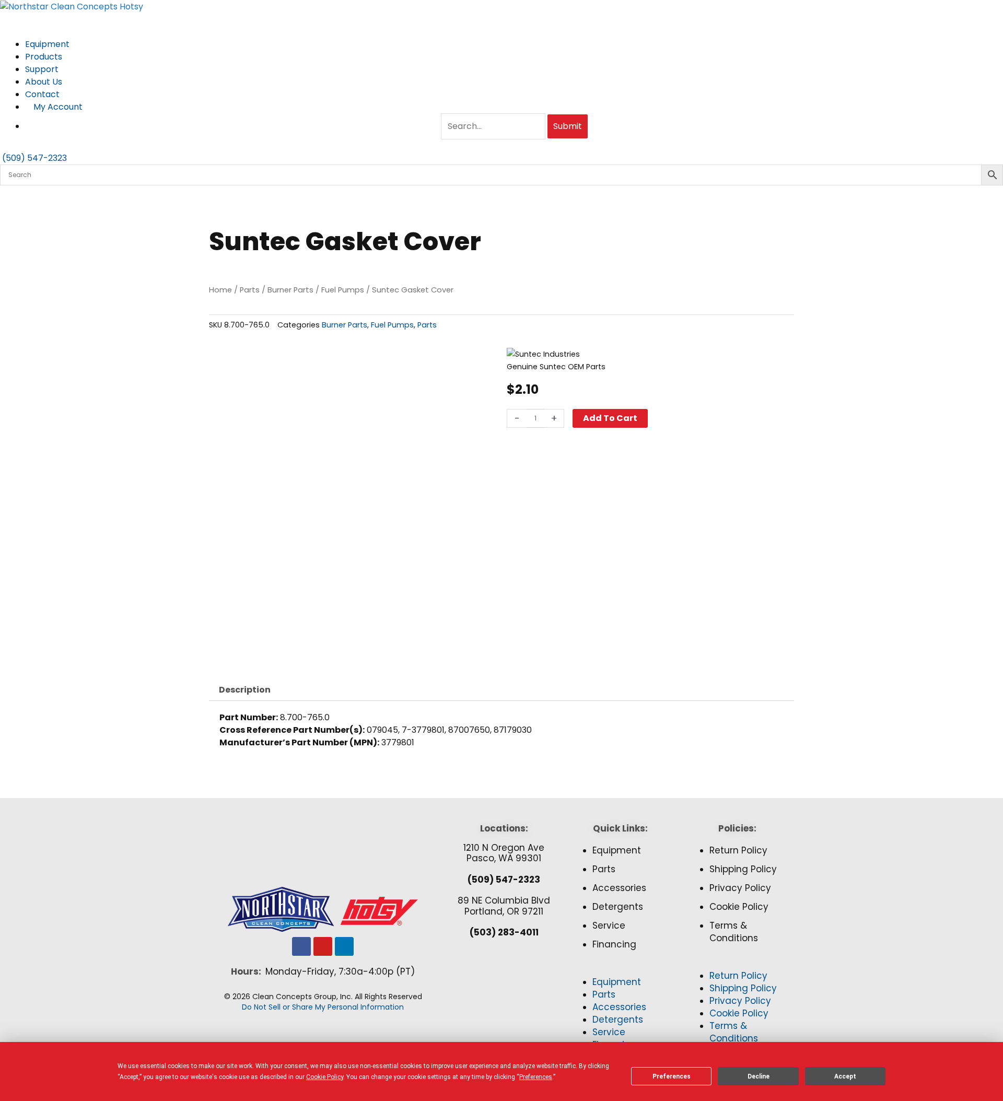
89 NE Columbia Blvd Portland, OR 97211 (504, 905)
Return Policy (738, 850)
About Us (44, 82)
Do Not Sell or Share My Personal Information (323, 1007)
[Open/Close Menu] (501, 19)
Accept (845, 1076)
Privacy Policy (740, 888)
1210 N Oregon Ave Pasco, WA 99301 (503, 852)
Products (44, 57)
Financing (614, 944)
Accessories (619, 888)
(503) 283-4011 (504, 932)
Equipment (48, 44)
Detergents (617, 906)
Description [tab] (245, 690)
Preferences (671, 1076)
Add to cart (610, 418)
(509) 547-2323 (504, 879)
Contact (42, 94)
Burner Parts (290, 290)
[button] (620, 970)
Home (220, 290)
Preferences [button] (535, 1077)
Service (608, 925)
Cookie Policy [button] (324, 1077)
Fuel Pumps (342, 290)
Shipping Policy (743, 869)
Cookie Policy (738, 906)
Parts (250, 290)
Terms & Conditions (733, 931)
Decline (758, 1076)
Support (43, 69)
